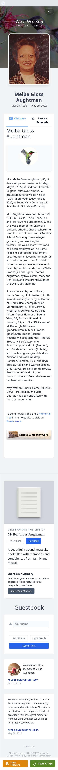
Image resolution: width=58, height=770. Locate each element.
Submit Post (29, 645)
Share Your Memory (21, 590)
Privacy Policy (20, 755)
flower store (13, 421)
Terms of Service (37, 755)
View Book (15, 540)
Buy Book (34, 540)
